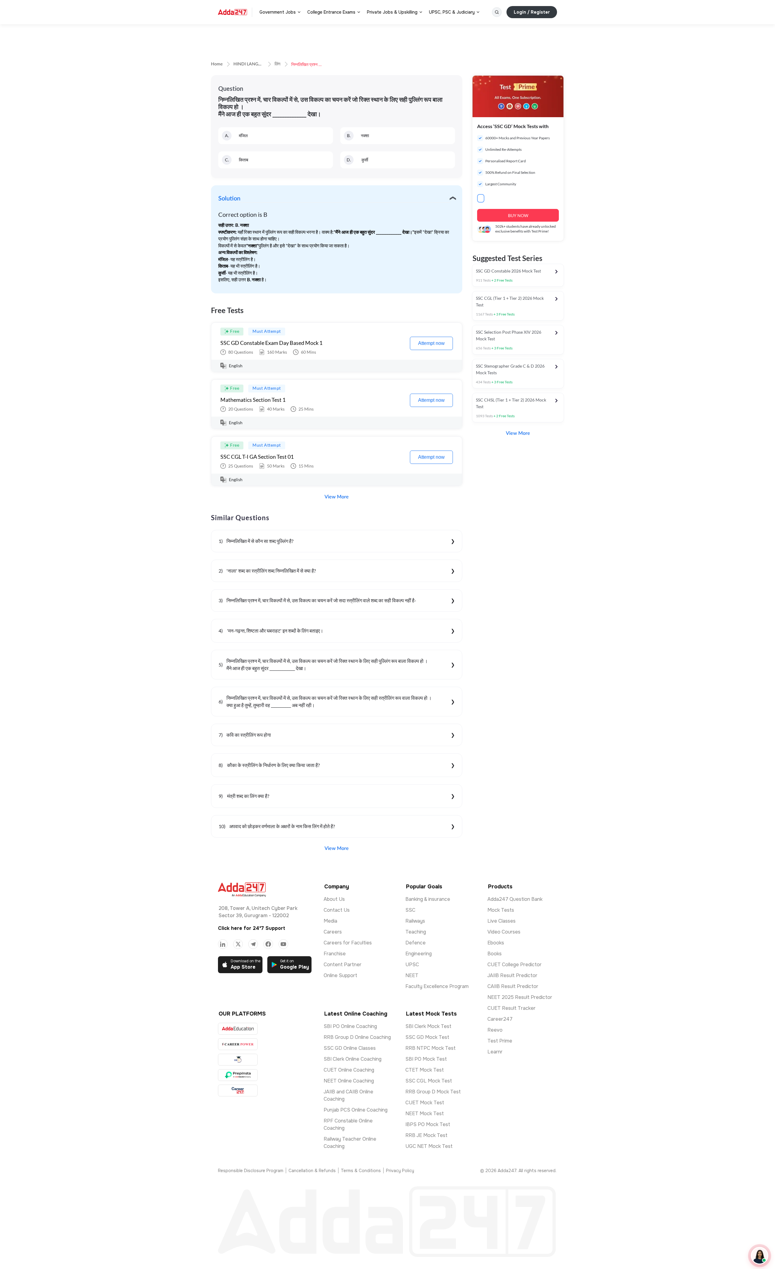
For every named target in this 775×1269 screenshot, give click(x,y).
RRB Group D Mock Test (433, 1092)
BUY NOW (518, 215)
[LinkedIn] (223, 944)
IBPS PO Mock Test (427, 1124)
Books (494, 953)
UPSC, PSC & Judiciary (452, 12)
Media (330, 921)
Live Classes (501, 921)
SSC (410, 910)
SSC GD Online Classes (350, 1048)
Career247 (500, 1019)
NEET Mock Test (424, 1113)
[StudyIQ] (238, 1060)
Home (217, 64)
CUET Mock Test (424, 1102)
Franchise (335, 953)
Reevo (495, 1030)
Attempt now (431, 343)
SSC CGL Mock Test (428, 1081)
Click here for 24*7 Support (251, 928)
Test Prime (499, 1041)
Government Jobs (277, 12)
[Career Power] (238, 1044)
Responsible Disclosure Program (250, 1170)
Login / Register (532, 12)
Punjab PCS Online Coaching (356, 1110)
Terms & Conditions (361, 1170)
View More (337, 496)
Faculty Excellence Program (437, 986)
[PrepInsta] (238, 1075)
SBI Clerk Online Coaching (352, 1059)
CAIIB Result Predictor (512, 986)
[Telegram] (253, 944)
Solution (229, 199)
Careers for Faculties (348, 943)
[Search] (497, 12)
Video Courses (503, 932)
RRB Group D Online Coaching (357, 1037)
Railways (415, 921)
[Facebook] (268, 944)
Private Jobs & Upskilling (392, 12)
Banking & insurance (427, 899)
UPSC (412, 964)
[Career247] (238, 1090)
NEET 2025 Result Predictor (519, 997)
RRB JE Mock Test (426, 1135)
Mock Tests (500, 910)
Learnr (495, 1052)
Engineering (418, 953)
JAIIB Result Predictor (512, 975)
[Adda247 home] (232, 12)
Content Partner (342, 964)
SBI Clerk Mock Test (428, 1026)
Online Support (340, 975)
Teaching (415, 932)
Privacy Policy (400, 1170)
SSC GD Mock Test (427, 1037)
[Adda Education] (238, 1029)
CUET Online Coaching (349, 1070)
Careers (333, 932)
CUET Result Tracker (511, 1008)
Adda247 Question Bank (514, 899)
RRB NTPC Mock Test (430, 1048)
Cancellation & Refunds (312, 1170)
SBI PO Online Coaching (350, 1026)
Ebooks (495, 943)
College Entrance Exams (331, 12)
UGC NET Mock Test (429, 1146)
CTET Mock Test (424, 1070)
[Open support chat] (759, 1255)
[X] (238, 944)
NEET (411, 975)
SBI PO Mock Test (426, 1059)
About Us (334, 899)
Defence (415, 943)
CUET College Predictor (514, 964)
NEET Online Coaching (349, 1081)
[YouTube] (283, 944)
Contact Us (337, 910)
